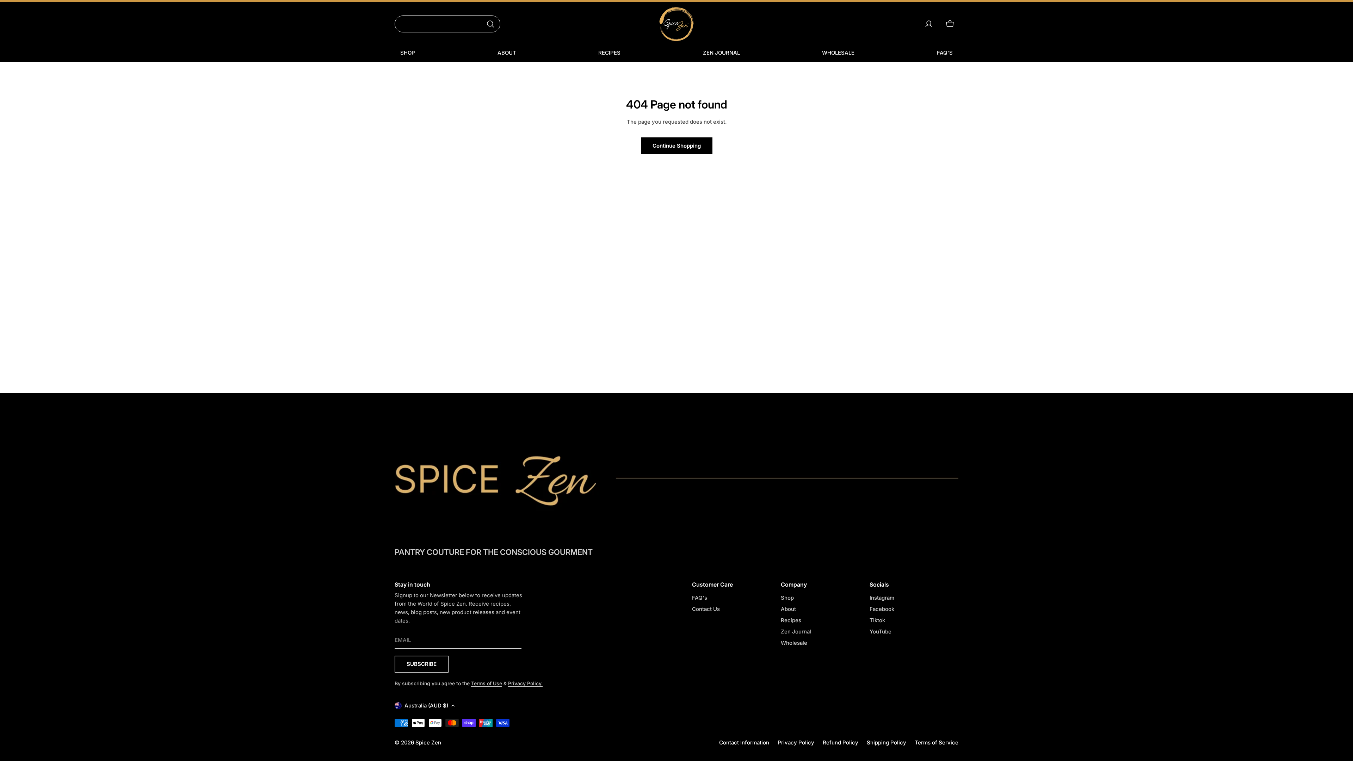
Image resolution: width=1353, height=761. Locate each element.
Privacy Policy (796, 742)
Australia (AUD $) (426, 705)
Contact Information (744, 742)
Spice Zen (428, 742)
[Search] (490, 24)
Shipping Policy (886, 742)
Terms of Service (936, 742)
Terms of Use (486, 683)
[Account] (929, 24)
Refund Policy (840, 742)
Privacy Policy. (525, 683)
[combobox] (447, 24)
